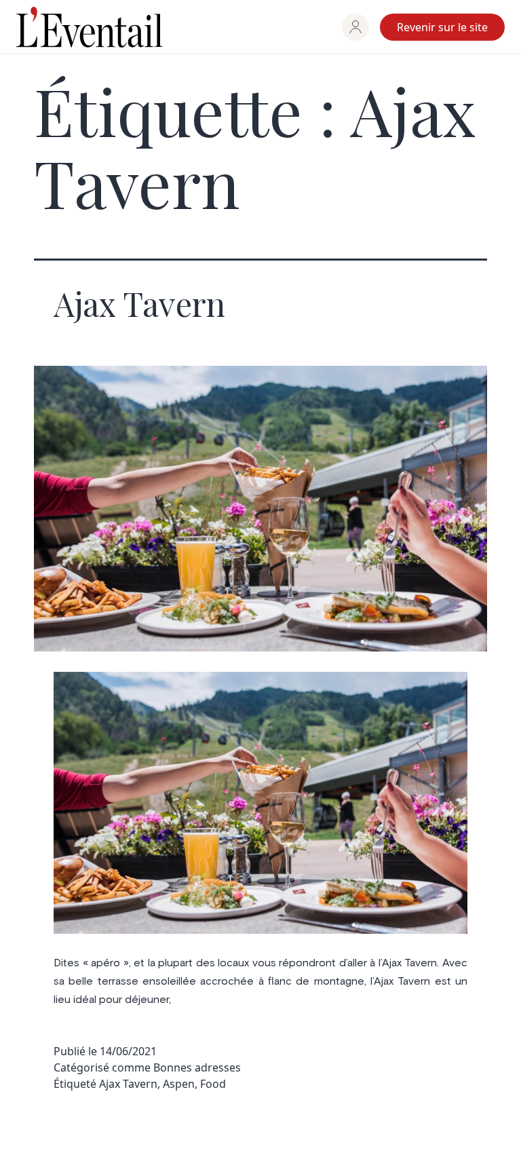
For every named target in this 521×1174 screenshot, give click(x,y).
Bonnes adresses (197, 1067)
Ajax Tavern (139, 303)
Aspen (179, 1083)
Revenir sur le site (442, 27)
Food (213, 1083)
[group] (355, 27)
